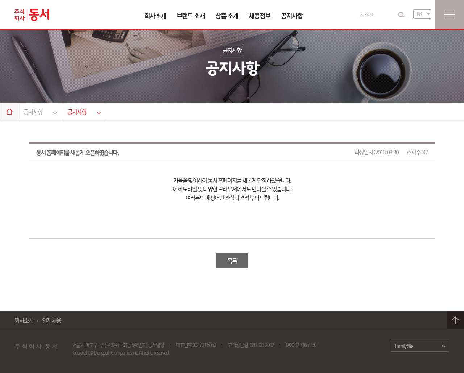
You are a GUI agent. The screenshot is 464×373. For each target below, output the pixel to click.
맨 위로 (455, 320)
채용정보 (259, 16)
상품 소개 (226, 16)
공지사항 (292, 16)
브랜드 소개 (191, 16)
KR (419, 14)
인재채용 (51, 320)
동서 (31, 15)
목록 (232, 260)
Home (9, 111)
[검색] (401, 14)
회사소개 (155, 16)
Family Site (404, 345)
